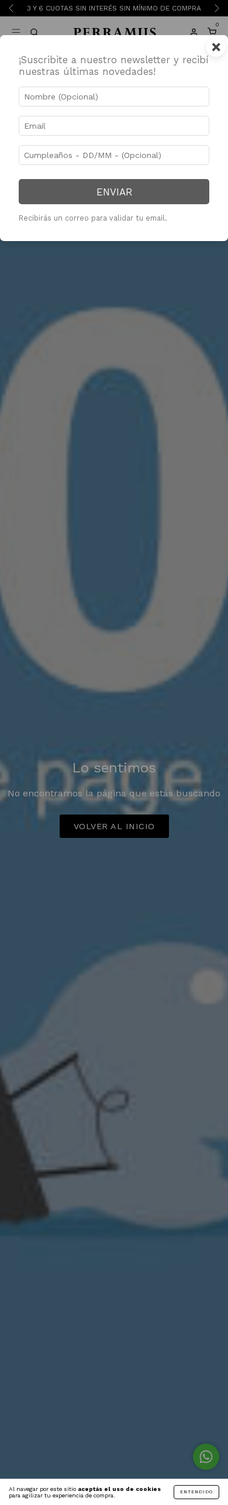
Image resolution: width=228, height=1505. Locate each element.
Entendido (196, 1491)
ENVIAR (114, 192)
